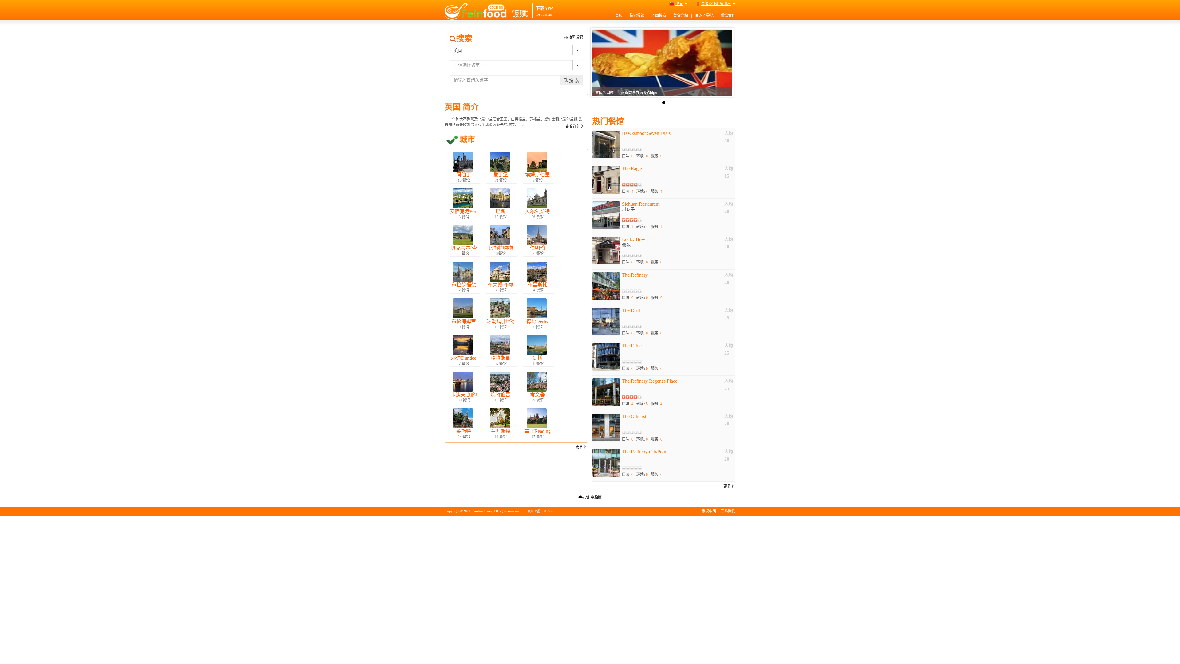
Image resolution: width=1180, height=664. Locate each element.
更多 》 (582, 447)
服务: (656, 156)
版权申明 (709, 511)
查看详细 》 (575, 126)
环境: (642, 156)
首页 (619, 15)
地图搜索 (658, 15)
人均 (728, 133)
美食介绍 (680, 15)
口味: (627, 156)
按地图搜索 (573, 37)
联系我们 (728, 511)
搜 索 (573, 80)
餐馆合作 (728, 15)
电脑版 (596, 497)
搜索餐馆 (637, 15)
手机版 (583, 497)
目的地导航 (704, 15)
